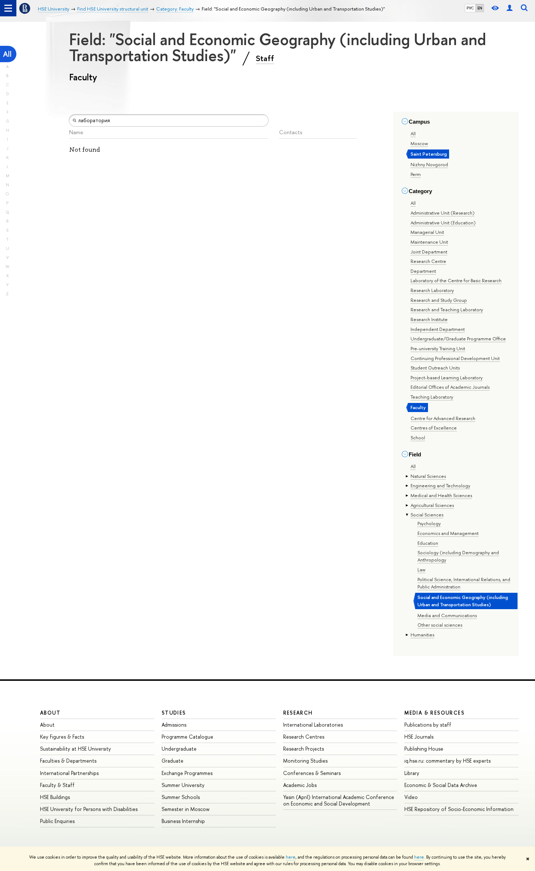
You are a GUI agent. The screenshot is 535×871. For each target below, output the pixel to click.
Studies (174, 712)
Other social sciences (439, 625)
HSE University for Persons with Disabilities (89, 809)
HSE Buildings (55, 797)
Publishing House (423, 748)
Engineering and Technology (440, 485)
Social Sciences (427, 514)
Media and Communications (447, 615)
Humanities (422, 634)
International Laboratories (313, 724)
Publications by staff (427, 724)
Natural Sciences (428, 476)
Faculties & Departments (68, 760)
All (7, 54)
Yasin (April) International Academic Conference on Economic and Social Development (338, 800)
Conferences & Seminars (312, 773)
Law (421, 569)
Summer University (183, 785)
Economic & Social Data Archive (440, 785)
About (50, 712)
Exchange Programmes (187, 773)
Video (411, 797)
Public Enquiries (57, 821)
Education (427, 543)
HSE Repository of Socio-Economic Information (459, 809)
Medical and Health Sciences (441, 495)
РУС (470, 8)
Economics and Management (448, 533)
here (291, 857)
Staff (265, 58)
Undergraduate (179, 748)
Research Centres (303, 736)
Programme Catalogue (187, 736)
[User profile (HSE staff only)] (509, 8)
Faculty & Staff (57, 785)
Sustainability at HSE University (75, 748)
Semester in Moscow (186, 809)
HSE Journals (418, 736)
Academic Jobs (300, 785)
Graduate (172, 760)
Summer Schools (181, 797)
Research (298, 712)
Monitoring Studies (305, 760)
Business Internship (183, 821)
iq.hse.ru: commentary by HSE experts (447, 760)
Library (411, 773)
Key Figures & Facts (62, 736)
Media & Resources (434, 712)
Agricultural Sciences (432, 505)
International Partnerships (69, 773)
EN (479, 8)
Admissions (174, 724)
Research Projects (303, 748)
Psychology (429, 523)
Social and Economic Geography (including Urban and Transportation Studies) (462, 601)
